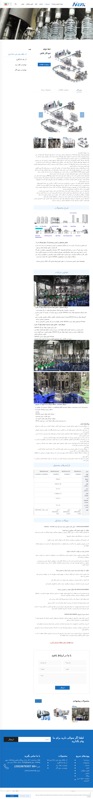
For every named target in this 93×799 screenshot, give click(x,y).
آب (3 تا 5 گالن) (21, 59)
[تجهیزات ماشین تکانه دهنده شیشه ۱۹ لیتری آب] (61, 713)
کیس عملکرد (29, 4)
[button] (40, 701)
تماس (22, 4)
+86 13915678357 (25, 766)
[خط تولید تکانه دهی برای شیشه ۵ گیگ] (42, 713)
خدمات (41, 4)
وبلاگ (87, 776)
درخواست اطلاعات (44, 64)
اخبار (36, 4)
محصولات (47, 4)
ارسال (11, 739)
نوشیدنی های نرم (20, 65)
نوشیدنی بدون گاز (20, 70)
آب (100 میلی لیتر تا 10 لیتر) (63, 27)
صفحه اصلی (59, 4)
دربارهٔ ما (54, 4)
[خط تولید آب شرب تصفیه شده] (80, 713)
